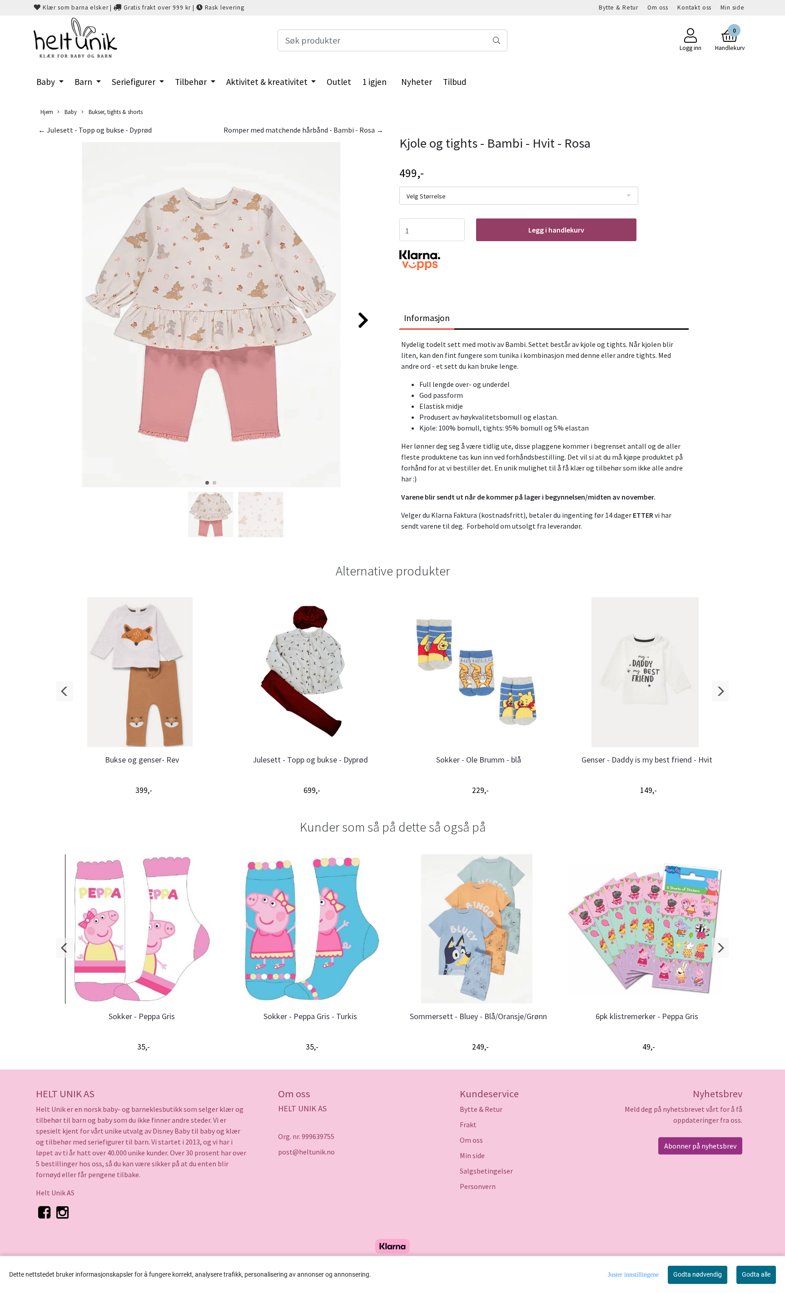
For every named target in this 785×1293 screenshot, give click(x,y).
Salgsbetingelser (486, 1170)
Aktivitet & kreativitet (267, 81)
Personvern (478, 1186)
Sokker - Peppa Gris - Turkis (310, 1016)
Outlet (339, 81)
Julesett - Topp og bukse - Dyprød (310, 759)
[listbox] (518, 196)
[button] (207, 483)
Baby (46, 81)
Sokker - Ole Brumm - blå (478, 759)
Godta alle (756, 1274)
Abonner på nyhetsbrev (700, 1145)
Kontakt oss (694, 7)
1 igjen (374, 81)
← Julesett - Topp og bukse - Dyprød (95, 129)
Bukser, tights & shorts (115, 111)
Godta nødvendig (697, 1274)
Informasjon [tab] (427, 317)
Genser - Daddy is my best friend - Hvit (646, 759)
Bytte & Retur (618, 7)
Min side (732, 7)
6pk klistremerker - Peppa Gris (647, 1016)
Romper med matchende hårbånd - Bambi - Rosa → (303, 129)
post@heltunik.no (306, 1151)
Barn (84, 81)
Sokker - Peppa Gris (142, 1016)
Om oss (657, 7)
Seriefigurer (134, 81)
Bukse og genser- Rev (142, 759)
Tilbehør (192, 81)
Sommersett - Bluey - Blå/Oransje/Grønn (478, 1016)
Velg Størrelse (426, 196)
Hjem (46, 111)
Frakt (468, 1124)
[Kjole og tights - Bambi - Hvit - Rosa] (210, 315)
